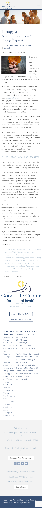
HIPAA (26, 500)
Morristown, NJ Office (21, 320)
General (7, 48)
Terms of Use (18, 500)
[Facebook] (15, 463)
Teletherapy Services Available (21, 472)
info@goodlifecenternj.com (21, 306)
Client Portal (21, 487)
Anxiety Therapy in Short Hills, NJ (9, 413)
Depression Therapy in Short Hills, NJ (9, 340)
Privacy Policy (6, 500)
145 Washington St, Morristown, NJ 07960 (21, 440)
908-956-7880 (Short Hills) (22, 477)
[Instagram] (18, 463)
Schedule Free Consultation (21, 458)
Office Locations (21, 428)
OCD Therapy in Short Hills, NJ (8, 348)
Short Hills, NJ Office (21, 314)
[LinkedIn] (22, 463)
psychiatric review (14, 98)
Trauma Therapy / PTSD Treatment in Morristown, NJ (26, 348)
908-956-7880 (21, 303)
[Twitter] (26, 463)
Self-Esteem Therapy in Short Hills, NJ (9, 382)
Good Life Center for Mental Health (18, 45)
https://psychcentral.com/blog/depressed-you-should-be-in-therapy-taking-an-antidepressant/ (22, 269)
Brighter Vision (24, 503)
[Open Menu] (38, 4)
